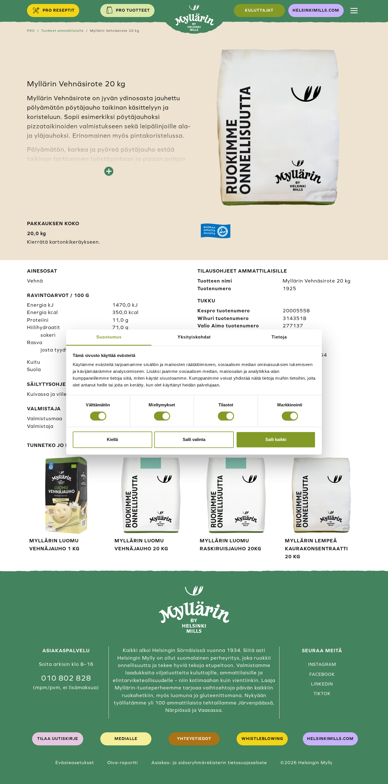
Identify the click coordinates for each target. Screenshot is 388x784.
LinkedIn (322, 683)
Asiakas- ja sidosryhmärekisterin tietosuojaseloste (209, 762)
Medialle (125, 738)
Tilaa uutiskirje (57, 738)
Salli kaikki (275, 439)
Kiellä (112, 439)
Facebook (322, 674)
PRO (31, 30)
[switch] (162, 416)
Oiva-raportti (122, 762)
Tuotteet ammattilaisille (62, 30)
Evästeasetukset (74, 762)
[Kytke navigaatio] (354, 10)
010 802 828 (66, 678)
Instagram (322, 664)
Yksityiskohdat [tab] (194, 336)
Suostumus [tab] (109, 336)
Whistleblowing (262, 738)
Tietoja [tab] (279, 336)
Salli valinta (194, 439)
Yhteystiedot (194, 738)
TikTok (322, 693)
